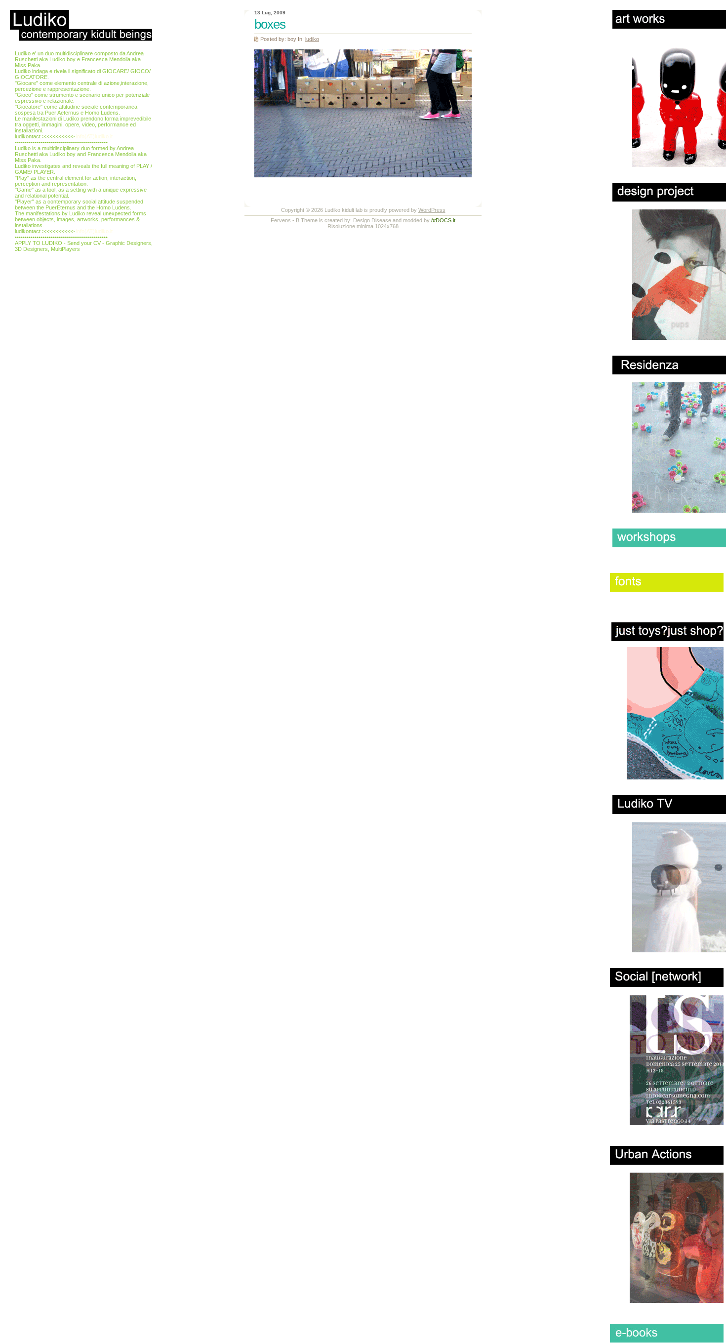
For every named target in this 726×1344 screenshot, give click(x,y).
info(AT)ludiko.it (94, 136)
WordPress (431, 210)
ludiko (312, 39)
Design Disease (372, 220)
